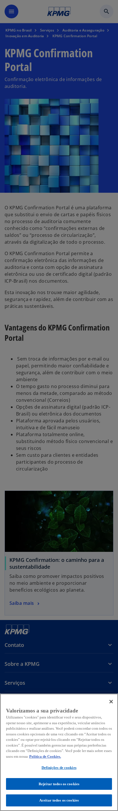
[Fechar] (111, 701)
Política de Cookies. (45, 756)
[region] (59, 752)
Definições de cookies (59, 767)
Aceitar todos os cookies (59, 800)
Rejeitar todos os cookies (59, 784)
